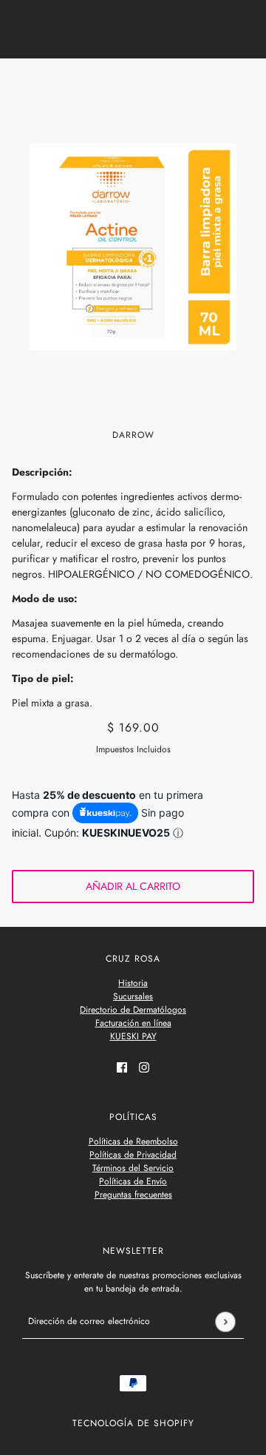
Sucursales (133, 996)
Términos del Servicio (133, 1168)
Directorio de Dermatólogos (133, 1009)
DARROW (133, 435)
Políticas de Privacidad (133, 1154)
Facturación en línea (133, 1023)
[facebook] (122, 1066)
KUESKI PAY (133, 1036)
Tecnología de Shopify (133, 1423)
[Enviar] (225, 1321)
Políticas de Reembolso (133, 1141)
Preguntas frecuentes (133, 1194)
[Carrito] (246, 83)
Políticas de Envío (133, 1181)
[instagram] (144, 1066)
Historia (133, 983)
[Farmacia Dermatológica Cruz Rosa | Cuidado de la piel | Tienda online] (133, 83)
